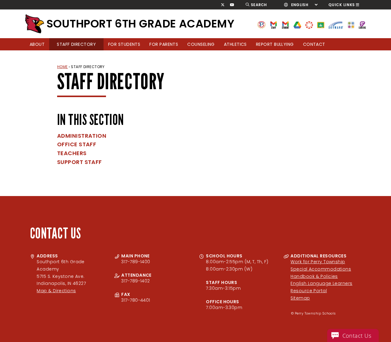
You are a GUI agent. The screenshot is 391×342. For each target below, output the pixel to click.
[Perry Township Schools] (261, 24)
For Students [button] (124, 44)
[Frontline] (362, 24)
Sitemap (300, 298)
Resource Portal (309, 291)
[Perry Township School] (34, 23)
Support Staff (79, 162)
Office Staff (76, 144)
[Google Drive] (297, 24)
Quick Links (341, 4)
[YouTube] (232, 4)
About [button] (37, 44)
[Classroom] (320, 24)
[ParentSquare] (351, 24)
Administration (81, 136)
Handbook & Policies (314, 276)
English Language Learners (321, 283)
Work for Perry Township (318, 262)
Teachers (72, 153)
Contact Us (356, 335)
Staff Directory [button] (76, 44)
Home (62, 66)
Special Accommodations (321, 269)
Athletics (235, 44)
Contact (314, 44)
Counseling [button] (201, 44)
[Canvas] (309, 24)
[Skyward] (336, 24)
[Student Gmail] (285, 24)
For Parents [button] (163, 44)
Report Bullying (275, 44)
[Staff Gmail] (273, 24)
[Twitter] (222, 4)
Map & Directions (56, 291)
